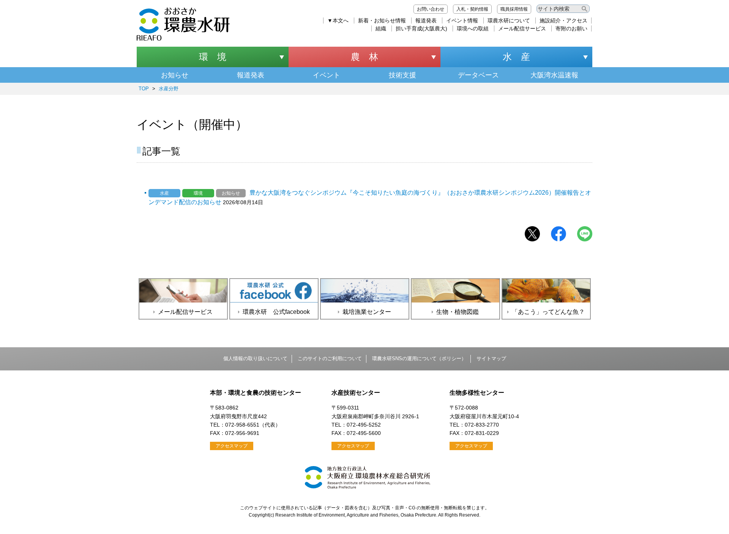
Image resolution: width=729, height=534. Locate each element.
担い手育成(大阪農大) (421, 28)
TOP (144, 88)
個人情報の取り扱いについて (255, 358)
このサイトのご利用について (330, 358)
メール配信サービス (522, 28)
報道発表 (426, 20)
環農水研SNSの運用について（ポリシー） (419, 358)
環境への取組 (473, 28)
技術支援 (402, 75)
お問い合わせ (430, 9)
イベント (326, 75)
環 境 (212, 57)
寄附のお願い (571, 28)
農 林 (364, 57)
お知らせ (174, 75)
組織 (381, 28)
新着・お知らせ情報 (382, 20)
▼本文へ (338, 20)
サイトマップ (491, 358)
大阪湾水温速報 (554, 75)
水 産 (516, 57)
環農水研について (509, 20)
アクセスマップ (232, 446)
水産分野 (168, 88)
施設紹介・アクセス (563, 20)
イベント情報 (462, 20)
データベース (478, 75)
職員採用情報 (514, 9)
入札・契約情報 (472, 9)
